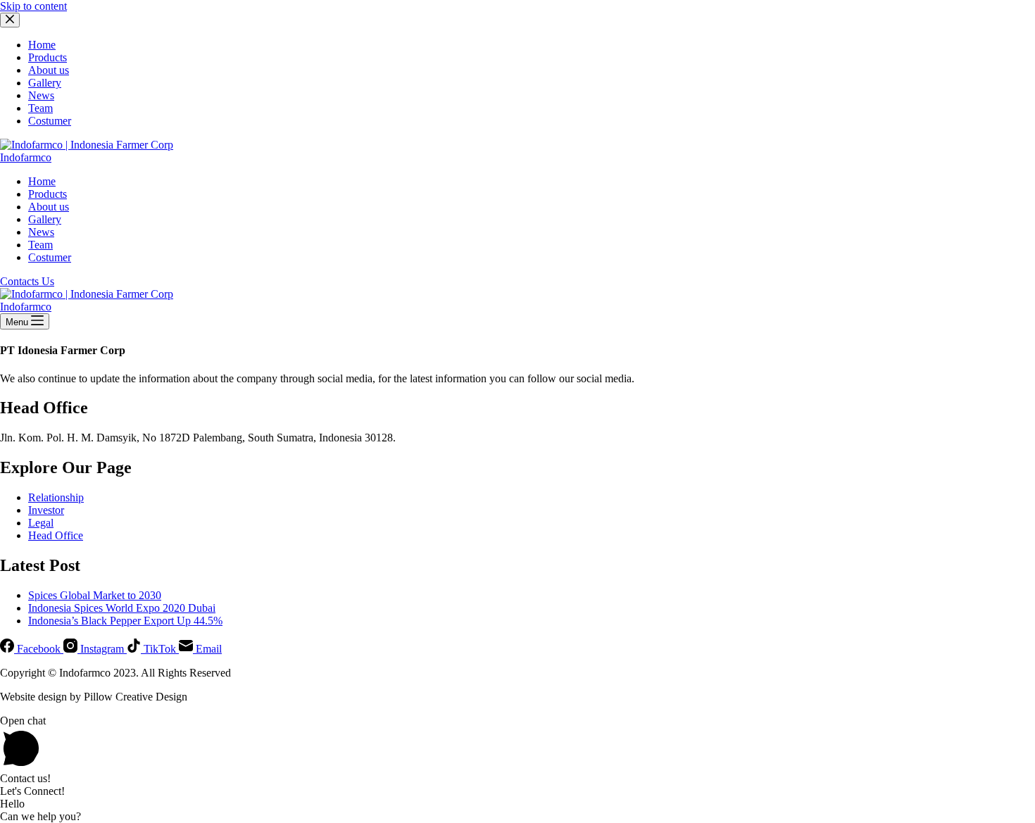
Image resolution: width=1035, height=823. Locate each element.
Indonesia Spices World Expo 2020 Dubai (121, 608)
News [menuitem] (41, 95)
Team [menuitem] (40, 108)
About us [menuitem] (48, 70)
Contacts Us (27, 281)
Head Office (55, 535)
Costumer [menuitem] (49, 121)
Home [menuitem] (42, 45)
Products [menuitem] (47, 57)
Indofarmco (25, 157)
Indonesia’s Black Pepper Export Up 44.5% (125, 621)
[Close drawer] (10, 20)
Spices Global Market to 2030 (94, 595)
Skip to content (33, 6)
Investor (46, 510)
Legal (41, 523)
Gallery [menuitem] (44, 83)
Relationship (56, 497)
